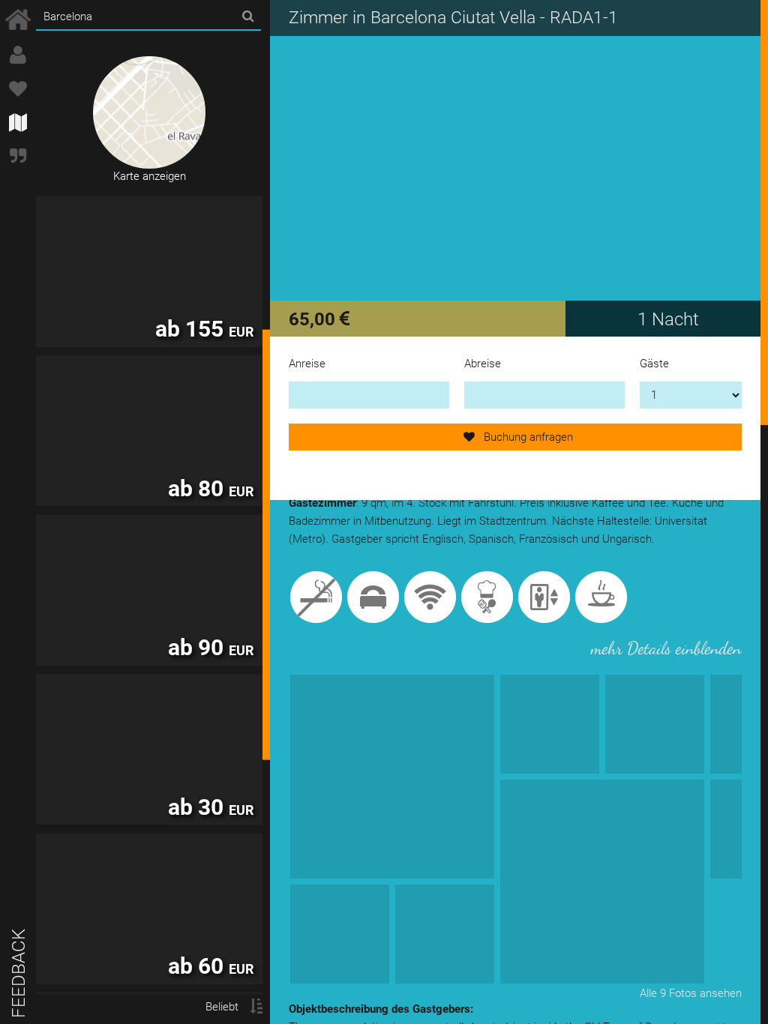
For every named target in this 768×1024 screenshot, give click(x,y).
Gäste (654, 363)
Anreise (307, 363)
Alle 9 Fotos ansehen (691, 993)
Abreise (482, 363)
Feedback (18, 973)
